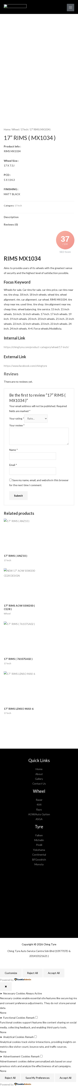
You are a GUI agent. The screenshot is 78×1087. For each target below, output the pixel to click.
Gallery (39, 778)
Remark (30, 1017)
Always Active (34, 993)
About (39, 774)
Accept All (54, 973)
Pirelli (39, 844)
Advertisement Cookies (16, 1056)
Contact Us (39, 783)
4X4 (39, 804)
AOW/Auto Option (39, 814)
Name (13, 449)
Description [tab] (11, 217)
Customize (11, 973)
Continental (39, 854)
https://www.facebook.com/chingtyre (25, 365)
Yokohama (39, 849)
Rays (39, 809)
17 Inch (24, 129)
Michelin (39, 840)
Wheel (15, 129)
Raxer (39, 799)
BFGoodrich (39, 859)
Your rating (16, 418)
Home (7, 129)
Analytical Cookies (13, 1037)
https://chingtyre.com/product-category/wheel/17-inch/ (36, 347)
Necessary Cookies (14, 993)
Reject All (32, 973)
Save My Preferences (38, 1077)
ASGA (39, 819)
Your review (17, 425)
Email (13, 464)
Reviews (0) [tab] (11, 224)
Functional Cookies (14, 1017)
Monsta (39, 864)
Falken (39, 835)
